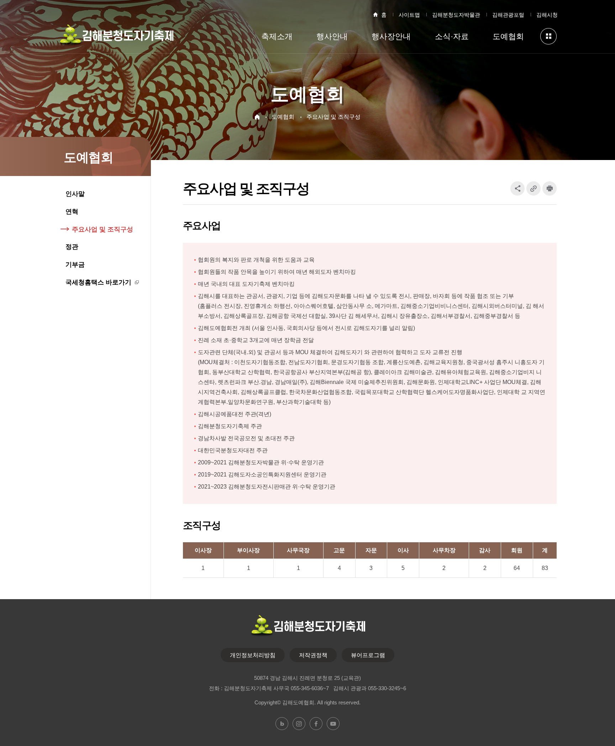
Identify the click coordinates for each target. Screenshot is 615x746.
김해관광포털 (508, 15)
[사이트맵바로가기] (548, 36)
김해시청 (547, 15)
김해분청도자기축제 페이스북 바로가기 (316, 723)
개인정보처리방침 (252, 655)
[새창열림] (549, 188)
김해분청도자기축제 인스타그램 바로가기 (299, 723)
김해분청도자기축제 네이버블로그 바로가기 (281, 723)
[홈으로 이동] (115, 38)
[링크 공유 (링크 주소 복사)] (533, 188)
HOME (257, 116)
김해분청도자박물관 (456, 15)
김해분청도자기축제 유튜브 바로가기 (333, 723)
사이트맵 (409, 15)
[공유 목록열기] (517, 188)
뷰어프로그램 (368, 655)
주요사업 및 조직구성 (333, 117)
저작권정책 (313, 655)
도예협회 (283, 117)
